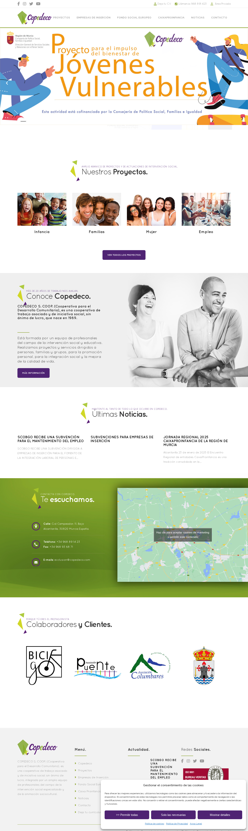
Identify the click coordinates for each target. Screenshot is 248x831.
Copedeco (85, 763)
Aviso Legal (196, 823)
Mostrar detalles (220, 814)
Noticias (83, 798)
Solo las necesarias (173, 814)
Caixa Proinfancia (89, 791)
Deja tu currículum (90, 812)
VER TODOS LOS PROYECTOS (124, 255)
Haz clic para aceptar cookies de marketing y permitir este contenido (182, 534)
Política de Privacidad (177, 823)
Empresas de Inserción (93, 777)
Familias (96, 231)
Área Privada (223, 3)
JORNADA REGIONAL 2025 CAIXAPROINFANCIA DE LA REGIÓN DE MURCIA (195, 441)
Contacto (84, 805)
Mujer (151, 231)
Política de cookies (154, 823)
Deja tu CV (164, 3)
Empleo (206, 231)
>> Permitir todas (127, 814)
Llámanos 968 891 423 (192, 3)
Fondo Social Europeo (92, 784)
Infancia (42, 231)
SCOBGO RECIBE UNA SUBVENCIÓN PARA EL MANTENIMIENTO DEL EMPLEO (50, 439)
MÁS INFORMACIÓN (33, 373)
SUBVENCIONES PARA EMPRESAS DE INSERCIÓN (121, 439)
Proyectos (85, 770)
